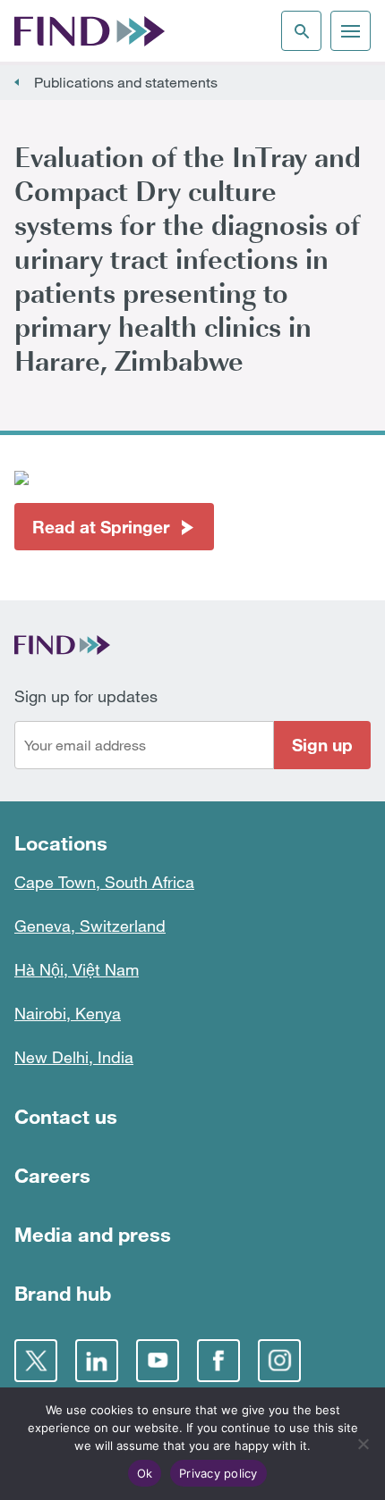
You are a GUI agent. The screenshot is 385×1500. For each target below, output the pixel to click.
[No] (363, 1444)
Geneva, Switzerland (90, 925)
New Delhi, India (73, 1057)
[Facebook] (218, 1360)
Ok (145, 1473)
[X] (35, 1360)
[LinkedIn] (96, 1360)
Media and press (92, 1234)
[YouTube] (157, 1360)
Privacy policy (218, 1473)
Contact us (65, 1116)
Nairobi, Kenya (67, 1013)
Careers (52, 1175)
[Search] (301, 31)
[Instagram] (279, 1360)
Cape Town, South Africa (104, 882)
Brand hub (62, 1293)
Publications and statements (126, 82)
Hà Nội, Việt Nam (76, 969)
